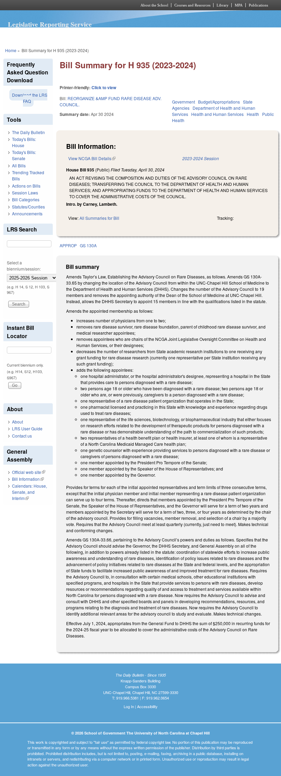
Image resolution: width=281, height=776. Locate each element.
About (17, 422)
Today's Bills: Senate (24, 155)
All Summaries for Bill (99, 218)
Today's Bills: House (24, 142)
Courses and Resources (192, 5)
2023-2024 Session (200, 158)
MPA (239, 5)
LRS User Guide (27, 428)
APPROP (68, 245)
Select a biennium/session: (24, 266)
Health (253, 114)
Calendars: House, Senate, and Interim (29, 492)
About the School (154, 5)
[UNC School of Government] (61, 5)
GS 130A (88, 245)
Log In (129, 706)
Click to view (103, 87)
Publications (258, 5)
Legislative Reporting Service (50, 24)
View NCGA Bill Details (91, 158)
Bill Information (28, 479)
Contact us (22, 436)
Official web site (28, 472)
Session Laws (25, 192)
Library (223, 5)
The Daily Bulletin (28, 132)
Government (183, 102)
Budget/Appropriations (219, 102)
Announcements (27, 213)
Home (10, 50)
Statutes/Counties (28, 207)
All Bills (19, 165)
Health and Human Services (217, 114)
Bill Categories (25, 199)
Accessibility (147, 706)
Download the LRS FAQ (29, 98)
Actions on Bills (26, 186)
